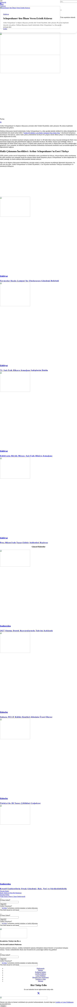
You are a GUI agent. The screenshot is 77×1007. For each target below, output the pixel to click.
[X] (1, 3)
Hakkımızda (40, 968)
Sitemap (40, 981)
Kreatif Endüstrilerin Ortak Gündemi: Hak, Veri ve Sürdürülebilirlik (33, 889)
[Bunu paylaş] (1, 122)
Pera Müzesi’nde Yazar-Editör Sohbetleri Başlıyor (24, 543)
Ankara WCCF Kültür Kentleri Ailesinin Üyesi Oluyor (26, 717)
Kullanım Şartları (40, 972)
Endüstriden (5, 626)
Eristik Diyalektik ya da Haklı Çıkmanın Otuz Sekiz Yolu (42, 133)
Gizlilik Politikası (40, 974)
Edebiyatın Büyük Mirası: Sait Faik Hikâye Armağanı (26, 456)
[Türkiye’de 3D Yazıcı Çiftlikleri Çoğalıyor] (15, 738)
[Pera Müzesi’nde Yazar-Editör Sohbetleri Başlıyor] (15, 478)
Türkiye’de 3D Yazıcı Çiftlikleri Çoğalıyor (20, 803)
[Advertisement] (38, 183)
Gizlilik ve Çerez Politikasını (64, 1002)
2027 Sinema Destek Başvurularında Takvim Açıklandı (26, 631)
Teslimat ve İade (40, 979)
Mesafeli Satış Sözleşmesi (40, 977)
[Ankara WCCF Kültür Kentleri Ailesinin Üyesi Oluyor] (15, 652)
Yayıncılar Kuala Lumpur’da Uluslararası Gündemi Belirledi (29, 281)
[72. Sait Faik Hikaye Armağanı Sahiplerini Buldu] (15, 305)
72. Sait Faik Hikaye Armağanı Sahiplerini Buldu (24, 370)
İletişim (40, 970)
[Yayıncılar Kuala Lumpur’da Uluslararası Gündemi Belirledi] (15, 216)
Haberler (4, 712)
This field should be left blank (9, 910)
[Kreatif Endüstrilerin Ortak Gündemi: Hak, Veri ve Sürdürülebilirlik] (15, 824)
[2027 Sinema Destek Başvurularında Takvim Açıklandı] (15, 566)
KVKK (4, 908)
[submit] (1, 953)
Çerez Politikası (41, 975)
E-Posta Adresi (5, 900)
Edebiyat (4, 276)
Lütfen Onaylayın (6, 906)
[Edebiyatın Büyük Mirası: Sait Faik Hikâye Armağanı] (15, 391)
